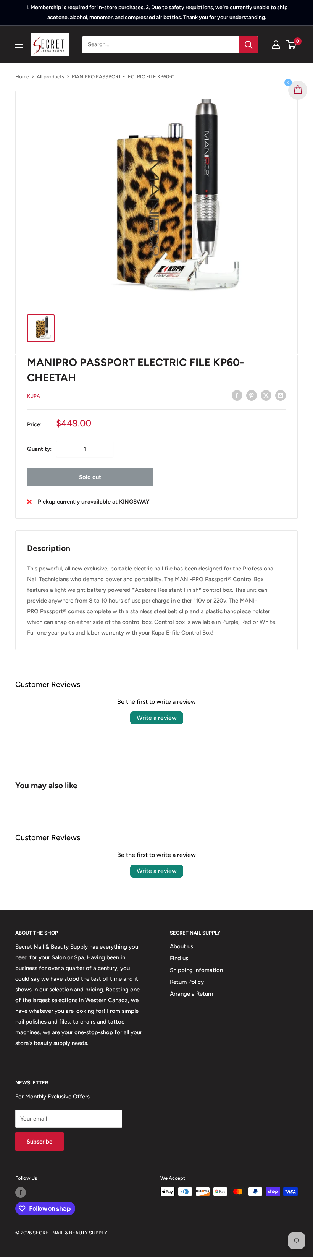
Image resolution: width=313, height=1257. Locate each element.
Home (22, 76)
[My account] (276, 44)
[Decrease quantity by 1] (64, 449)
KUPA (33, 396)
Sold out (90, 477)
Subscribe (39, 1141)
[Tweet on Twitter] (266, 395)
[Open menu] (19, 45)
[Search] (248, 44)
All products (50, 76)
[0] (291, 44)
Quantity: (39, 448)
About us (181, 946)
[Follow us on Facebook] (20, 1192)
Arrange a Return (191, 993)
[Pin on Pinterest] (251, 395)
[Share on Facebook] (237, 395)
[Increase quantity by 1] (105, 449)
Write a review (157, 717)
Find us (179, 958)
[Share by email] (280, 395)
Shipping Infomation (196, 970)
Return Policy (187, 981)
